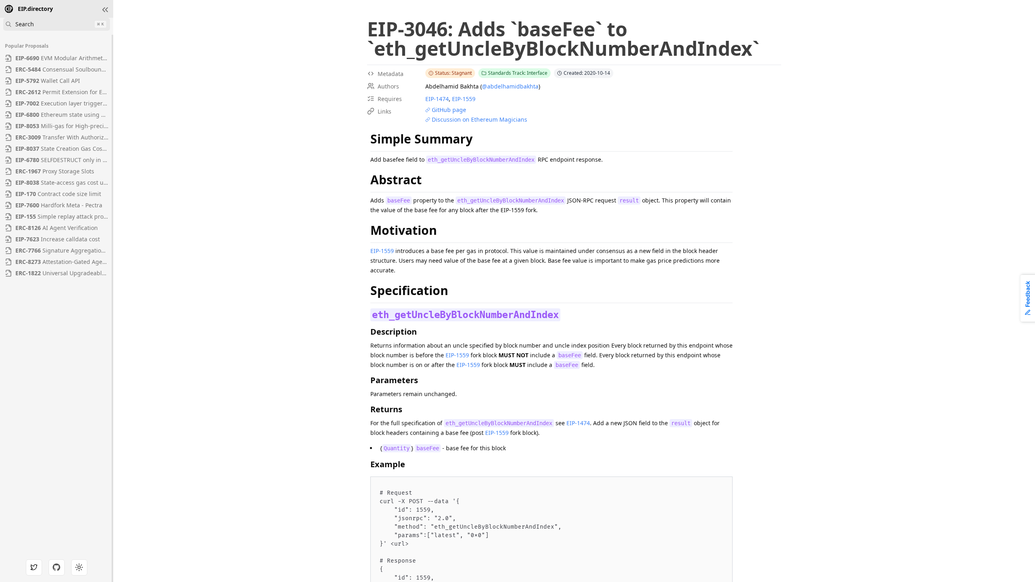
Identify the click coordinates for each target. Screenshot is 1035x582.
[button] (105, 10)
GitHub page (449, 110)
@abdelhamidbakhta (510, 86)
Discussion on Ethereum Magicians (479, 119)
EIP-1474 (437, 99)
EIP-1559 (463, 99)
